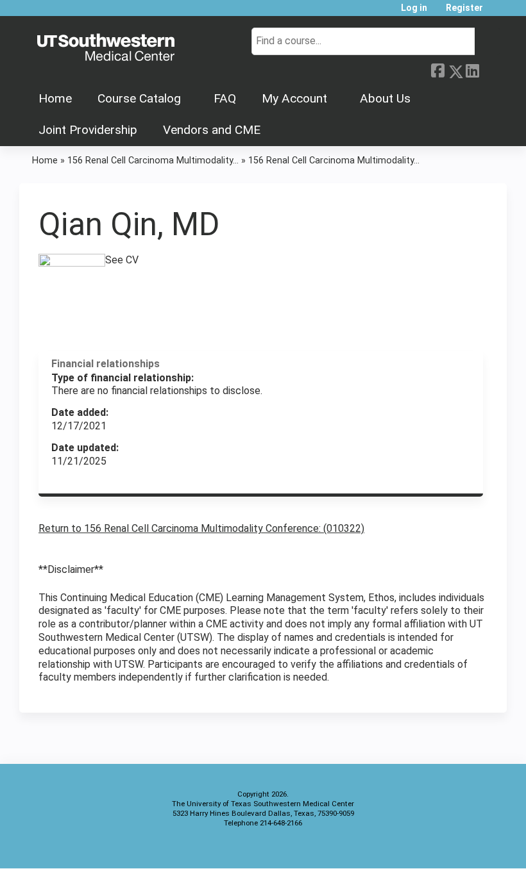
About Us (385, 98)
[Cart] (496, 12)
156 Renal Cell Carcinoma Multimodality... (153, 160)
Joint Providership (87, 129)
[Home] (106, 48)
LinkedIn (472, 69)
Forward (489, 68)
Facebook (437, 69)
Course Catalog (139, 98)
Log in (414, 8)
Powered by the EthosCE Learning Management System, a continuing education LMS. (461, 847)
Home (55, 98)
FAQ (225, 98)
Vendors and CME (211, 129)
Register (464, 8)
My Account (294, 98)
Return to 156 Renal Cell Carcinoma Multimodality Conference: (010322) (201, 528)
